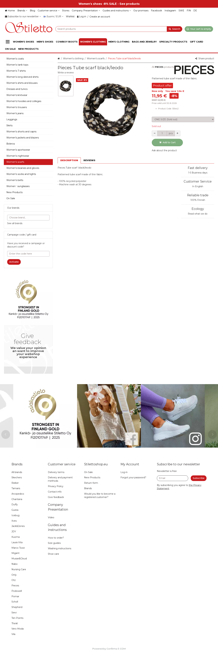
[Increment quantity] (177, 133)
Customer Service (198, 181)
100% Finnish (197, 200)
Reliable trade (197, 195)
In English (197, 186)
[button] (66, 72)
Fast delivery (198, 168)
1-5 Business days (197, 172)
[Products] (8, 41)
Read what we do (197, 213)
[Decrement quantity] (155, 133)
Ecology (198, 209)
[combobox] (118, 29)
